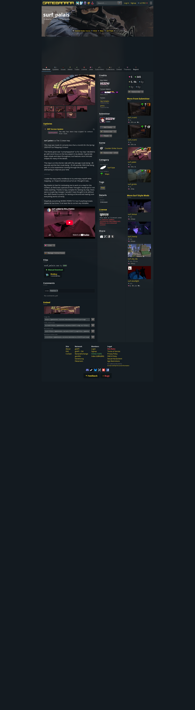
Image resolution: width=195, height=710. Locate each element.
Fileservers (79, 361)
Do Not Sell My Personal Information (118, 365)
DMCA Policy (112, 356)
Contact (69, 354)
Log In (126, 3)
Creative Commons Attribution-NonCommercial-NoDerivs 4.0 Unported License (110, 222)
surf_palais (119, 31)
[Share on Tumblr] (112, 236)
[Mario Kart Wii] (92, 3)
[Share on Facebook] (108, 236)
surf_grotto (132, 184)
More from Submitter (138, 98)
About (68, 349)
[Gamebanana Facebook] (107, 370)
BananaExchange (81, 354)
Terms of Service (113, 351)
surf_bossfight (133, 281)
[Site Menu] (151, 3)
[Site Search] (119, 3)
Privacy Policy (112, 354)
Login (93, 349)
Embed (46, 302)
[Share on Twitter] (105, 236)
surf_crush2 (132, 117)
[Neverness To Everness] (78, 3)
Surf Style (110, 31)
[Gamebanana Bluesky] (95, 370)
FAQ (67, 351)
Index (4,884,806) (97, 356)
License (103, 209)
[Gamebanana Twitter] (99, 370)
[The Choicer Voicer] (81, 3)
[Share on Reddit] (101, 236)
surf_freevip (132, 236)
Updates (47, 123)
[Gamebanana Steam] (91, 370)
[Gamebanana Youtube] (103, 370)
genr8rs (78, 356)
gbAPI (77, 349)
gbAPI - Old (79, 351)
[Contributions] (111, 84)
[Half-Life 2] (89, 3)
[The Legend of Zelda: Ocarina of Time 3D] (85, 3)
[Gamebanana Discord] (87, 370)
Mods (95, 31)
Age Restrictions (113, 361)
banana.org (79, 359)
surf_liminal (132, 214)
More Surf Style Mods (138, 195)
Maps (102, 31)
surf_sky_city (133, 259)
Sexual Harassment (114, 359)
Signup (133, 3)
